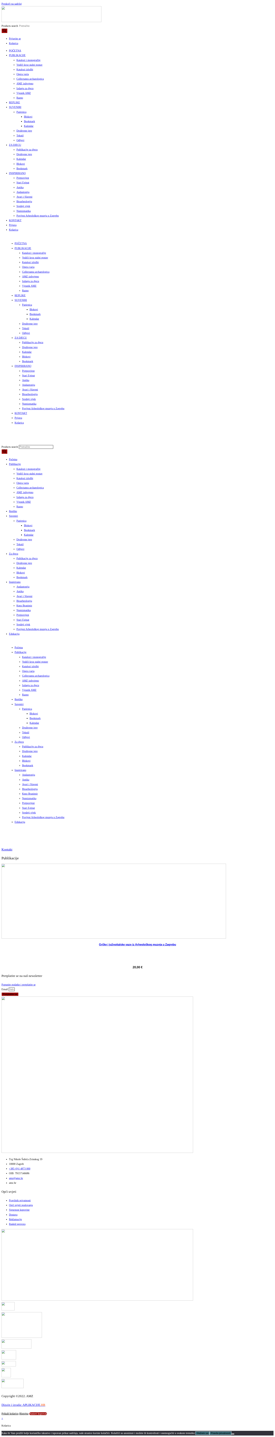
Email (5, 989)
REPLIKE (14, 102)
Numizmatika (23, 211)
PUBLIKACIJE (17, 55)
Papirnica (21, 112)
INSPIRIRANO (17, 173)
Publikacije (15, 464)
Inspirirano (15, 582)
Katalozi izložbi (24, 69)
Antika (20, 187)
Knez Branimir (24, 605)
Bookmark (29, 121)
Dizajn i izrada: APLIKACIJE (23, 1405)
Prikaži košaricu (10, 1413)
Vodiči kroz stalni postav (29, 64)
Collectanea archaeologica (30, 78)
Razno (19, 97)
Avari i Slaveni (24, 196)
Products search (10, 26)
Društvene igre (24, 130)
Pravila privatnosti (220, 1433)
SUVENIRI (15, 107)
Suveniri (13, 516)
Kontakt (6, 849)
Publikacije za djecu (27, 149)
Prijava (12, 225)
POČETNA (15, 50)
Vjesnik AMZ (23, 93)
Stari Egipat (22, 182)
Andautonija (22, 192)
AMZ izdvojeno (24, 83)
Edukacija (14, 633)
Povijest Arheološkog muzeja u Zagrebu (37, 215)
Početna (13, 459)
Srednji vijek (23, 206)
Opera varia (22, 74)
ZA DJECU (15, 145)
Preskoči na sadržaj (11, 3)
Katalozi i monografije (28, 60)
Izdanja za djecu (24, 88)
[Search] (4, 30)
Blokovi (28, 116)
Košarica (13, 229)
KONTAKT (15, 220)
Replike (13, 511)
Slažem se (202, 1433)
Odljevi (20, 140)
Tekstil (20, 135)
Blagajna (23, 1413)
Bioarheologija (24, 201)
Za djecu (13, 553)
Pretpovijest (22, 178)
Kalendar (28, 126)
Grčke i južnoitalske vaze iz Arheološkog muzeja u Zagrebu (137, 944)
